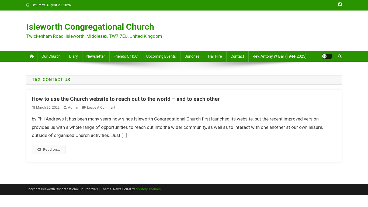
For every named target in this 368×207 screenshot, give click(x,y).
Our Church (51, 56)
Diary (73, 56)
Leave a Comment (101, 107)
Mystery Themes (148, 189)
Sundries (192, 56)
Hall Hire (215, 56)
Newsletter (95, 56)
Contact (237, 56)
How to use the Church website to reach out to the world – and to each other (126, 99)
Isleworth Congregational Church (90, 27)
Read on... (51, 149)
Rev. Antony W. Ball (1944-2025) (280, 56)
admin (73, 107)
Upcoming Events (161, 56)
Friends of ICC (126, 56)
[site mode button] (327, 56)
